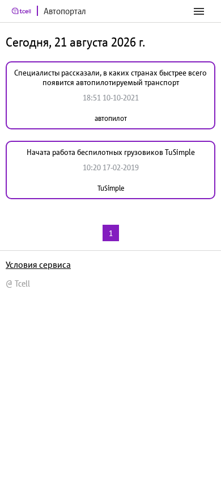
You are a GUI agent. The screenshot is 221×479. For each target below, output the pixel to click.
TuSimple (110, 188)
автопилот (111, 118)
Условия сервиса (38, 264)
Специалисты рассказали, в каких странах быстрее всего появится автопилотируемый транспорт (110, 77)
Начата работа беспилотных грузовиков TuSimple (111, 152)
